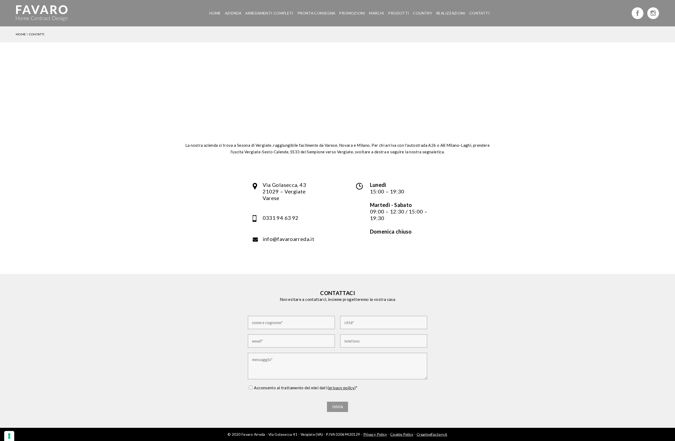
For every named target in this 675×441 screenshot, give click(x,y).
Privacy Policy (375, 434)
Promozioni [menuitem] (352, 13)
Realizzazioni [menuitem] (450, 13)
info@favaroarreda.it (289, 239)
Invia (337, 406)
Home (21, 34)
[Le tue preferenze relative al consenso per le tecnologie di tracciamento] (9, 436)
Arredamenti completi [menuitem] (269, 13)
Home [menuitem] (215, 13)
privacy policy (341, 387)
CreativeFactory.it (432, 434)
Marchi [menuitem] (376, 13)
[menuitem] (316, 13)
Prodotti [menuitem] (398, 13)
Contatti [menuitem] (479, 13)
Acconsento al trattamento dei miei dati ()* (306, 387)
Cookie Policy (401, 434)
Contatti (37, 34)
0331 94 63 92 (281, 218)
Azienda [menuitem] (233, 13)
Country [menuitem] (422, 13)
